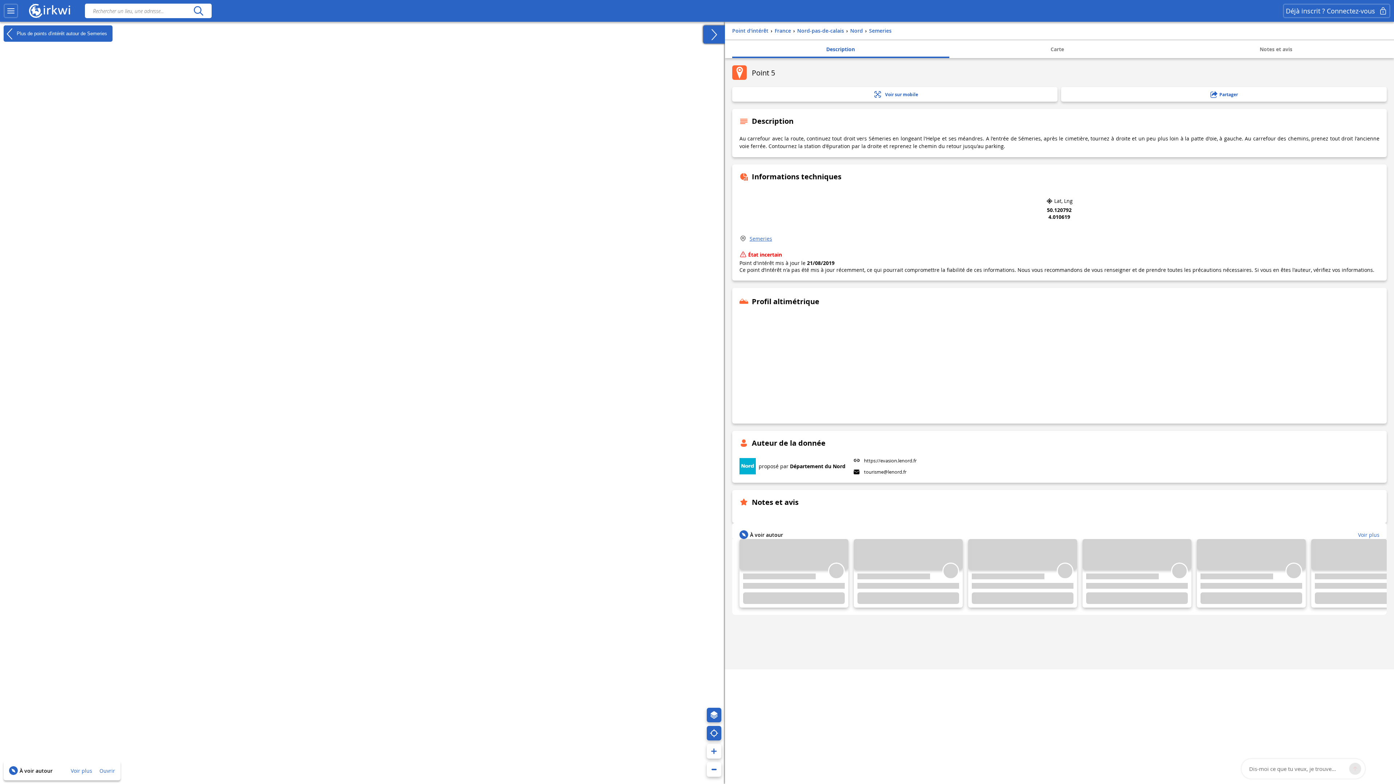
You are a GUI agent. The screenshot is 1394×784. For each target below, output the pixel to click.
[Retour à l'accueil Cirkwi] (49, 11)
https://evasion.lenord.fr (890, 460)
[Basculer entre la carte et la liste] (714, 34)
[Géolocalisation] (714, 733)
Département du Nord (817, 466)
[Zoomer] (714, 751)
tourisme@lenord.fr (885, 472)
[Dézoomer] (714, 769)
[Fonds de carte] (714, 715)
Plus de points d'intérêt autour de (61, 33)
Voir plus (81, 770)
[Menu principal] (11, 11)
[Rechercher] (198, 11)
